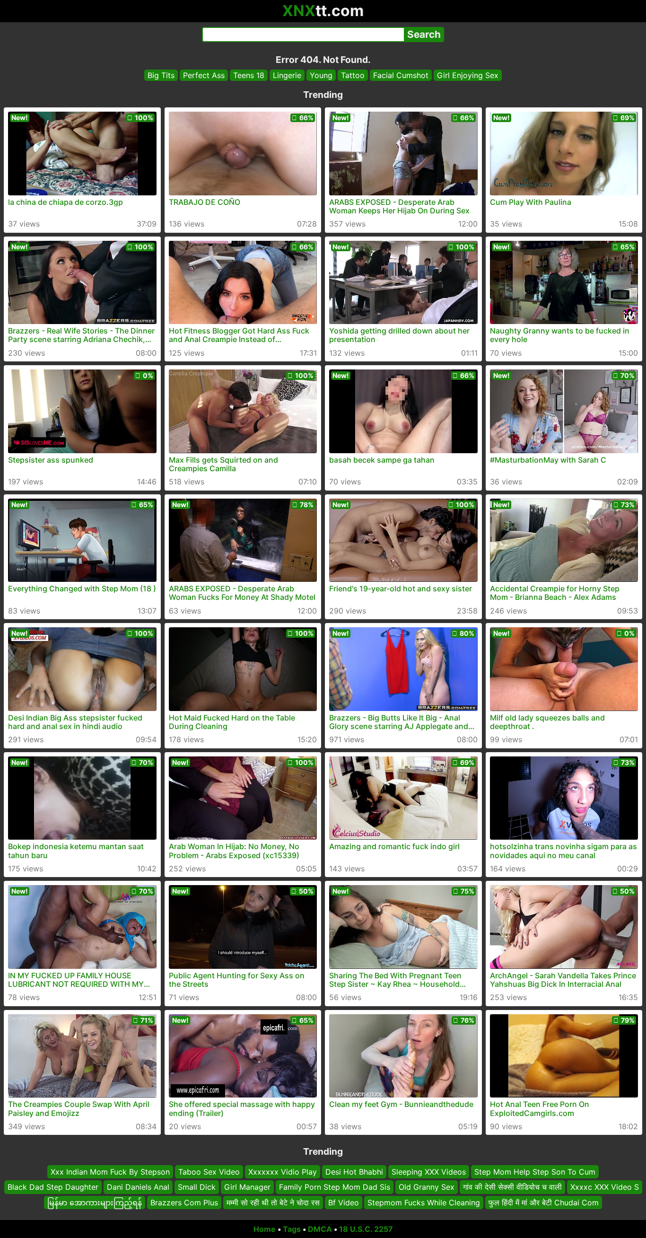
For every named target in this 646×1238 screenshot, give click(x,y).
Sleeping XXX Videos (429, 1172)
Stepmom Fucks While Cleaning (423, 1202)
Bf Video (343, 1202)
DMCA (320, 1229)
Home (264, 1229)
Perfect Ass (204, 75)
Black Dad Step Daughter (53, 1187)
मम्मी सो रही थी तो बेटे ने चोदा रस (273, 1202)
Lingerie (287, 75)
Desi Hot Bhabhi (354, 1172)
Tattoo (353, 75)
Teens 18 (248, 75)
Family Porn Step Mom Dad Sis (334, 1187)
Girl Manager (247, 1187)
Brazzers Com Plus (184, 1202)
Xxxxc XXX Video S (604, 1187)
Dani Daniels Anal (138, 1187)
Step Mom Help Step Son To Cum (534, 1172)
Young (321, 75)
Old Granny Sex (426, 1187)
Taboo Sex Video (209, 1172)
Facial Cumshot (400, 75)
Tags (292, 1229)
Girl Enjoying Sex (467, 75)
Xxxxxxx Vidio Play (282, 1172)
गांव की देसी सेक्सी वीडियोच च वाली (512, 1187)
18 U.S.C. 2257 (366, 1229)
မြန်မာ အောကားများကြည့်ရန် (94, 1202)
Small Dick (197, 1187)
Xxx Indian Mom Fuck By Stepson (110, 1172)
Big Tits (161, 75)
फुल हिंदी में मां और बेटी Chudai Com (544, 1202)
